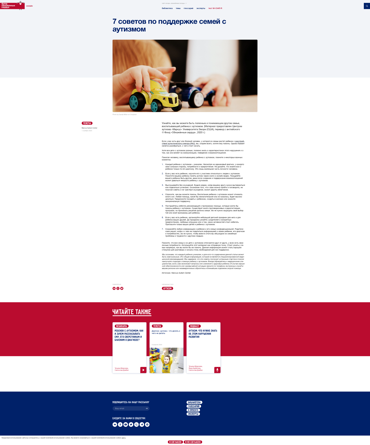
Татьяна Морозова (121, 368)
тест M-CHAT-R (215, 8)
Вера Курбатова (195, 368)
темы (178, 8)
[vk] (114, 288)
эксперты (200, 8)
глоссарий (188, 8)
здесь (124, 438)
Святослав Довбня (122, 370)
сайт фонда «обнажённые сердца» (173, 3)
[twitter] (122, 288)
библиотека (167, 8)
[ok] (118, 288)
